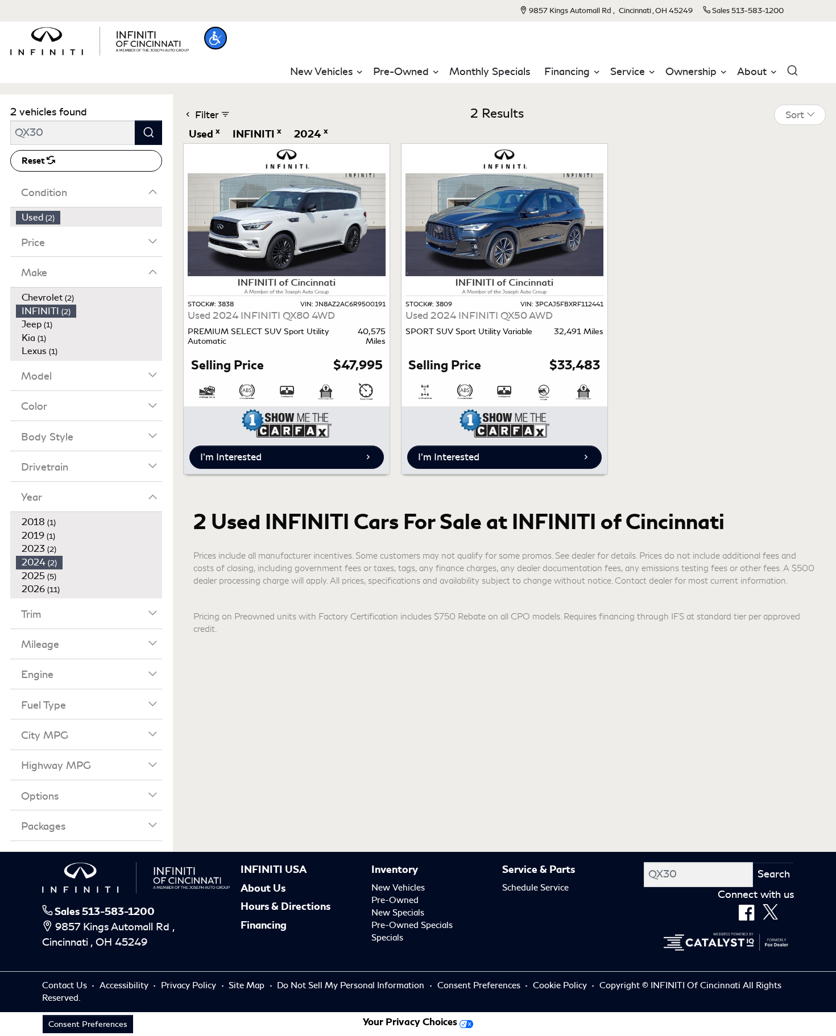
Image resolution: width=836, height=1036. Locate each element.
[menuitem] (89, 217)
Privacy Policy (189, 985)
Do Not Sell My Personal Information (352, 985)
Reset (34, 161)
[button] (215, 38)
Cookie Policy (561, 985)
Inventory (394, 869)
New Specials (397, 913)
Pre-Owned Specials (412, 925)
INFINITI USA (274, 869)
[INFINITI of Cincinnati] (99, 39)
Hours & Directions (285, 906)
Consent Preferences (478, 985)
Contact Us (65, 985)
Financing (264, 925)
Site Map (248, 985)
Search (774, 874)
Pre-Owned (395, 900)
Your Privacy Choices (411, 1022)
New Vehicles (398, 888)
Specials (387, 938)
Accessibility (125, 985)
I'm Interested (231, 457)
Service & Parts (538, 869)
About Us (263, 888)
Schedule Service (535, 888)
